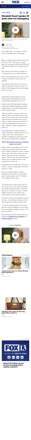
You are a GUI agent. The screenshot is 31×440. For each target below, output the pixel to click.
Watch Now (26, 2)
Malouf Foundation (7, 218)
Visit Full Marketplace (24, 255)
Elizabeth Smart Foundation (16, 216)
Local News (6, 12)
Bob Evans (9, 44)
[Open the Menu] (2, 2)
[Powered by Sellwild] (27, 339)
